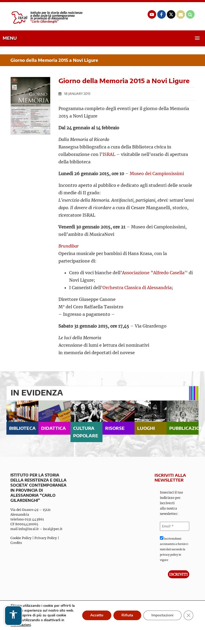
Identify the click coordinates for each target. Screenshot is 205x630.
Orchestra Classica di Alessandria (137, 287)
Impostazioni (162, 615)
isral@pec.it (52, 529)
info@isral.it (28, 529)
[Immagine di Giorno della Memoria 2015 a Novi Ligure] (30, 106)
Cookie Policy (20, 538)
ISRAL (108, 154)
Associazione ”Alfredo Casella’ (154, 272)
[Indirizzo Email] (180, 14)
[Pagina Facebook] (161, 14)
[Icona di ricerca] (190, 14)
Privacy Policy (45, 538)
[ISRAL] (46, 17)
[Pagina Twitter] (171, 14)
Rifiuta (127, 615)
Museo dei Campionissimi (157, 173)
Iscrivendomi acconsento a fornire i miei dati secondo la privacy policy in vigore (174, 549)
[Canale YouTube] (152, 14)
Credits (16, 543)
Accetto (96, 615)
